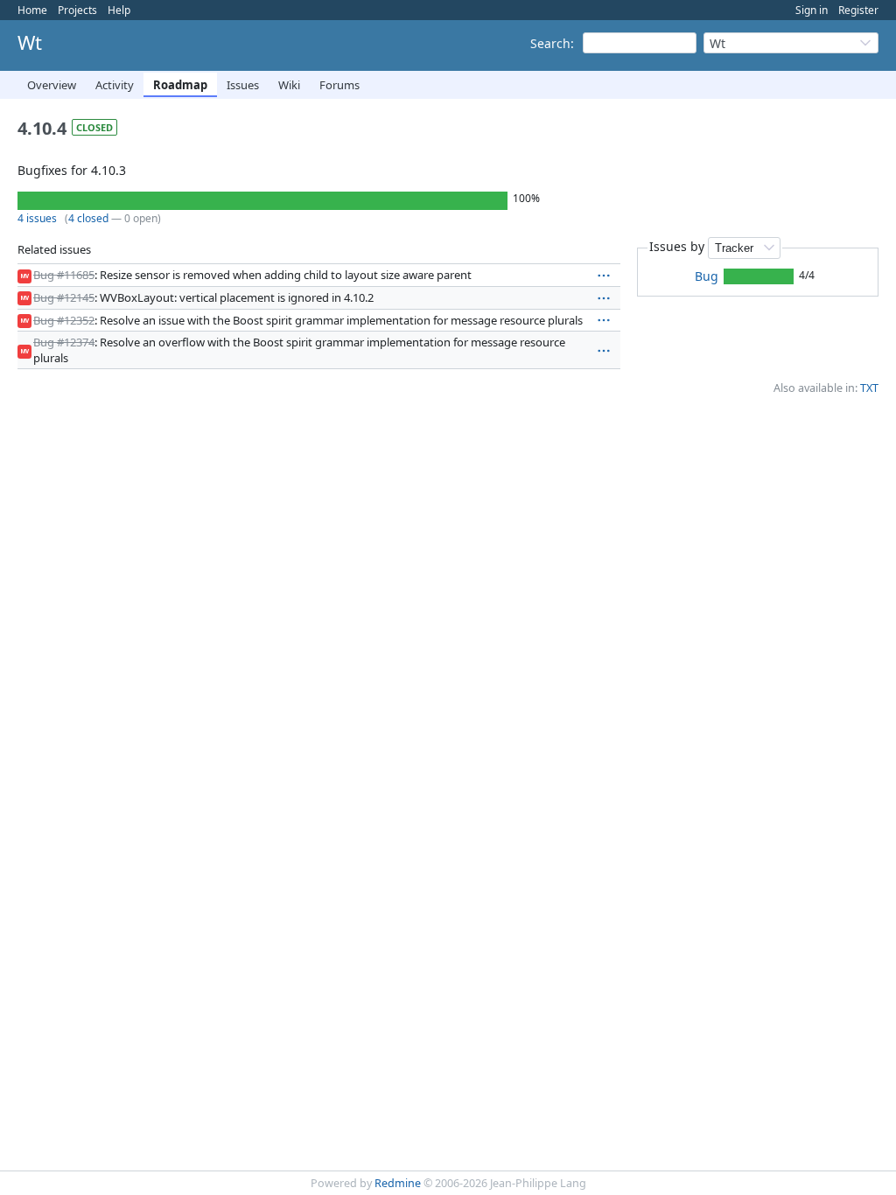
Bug (706, 276)
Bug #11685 (63, 275)
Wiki (289, 85)
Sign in (811, 10)
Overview (51, 85)
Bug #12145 (63, 297)
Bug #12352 (63, 320)
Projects (77, 10)
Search (550, 43)
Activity (114, 85)
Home (32, 10)
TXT (869, 388)
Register (858, 10)
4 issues (37, 218)
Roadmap (180, 85)
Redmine (397, 1183)
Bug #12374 (63, 342)
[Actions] (604, 275)
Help (119, 10)
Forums (339, 85)
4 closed (88, 218)
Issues (243, 85)
